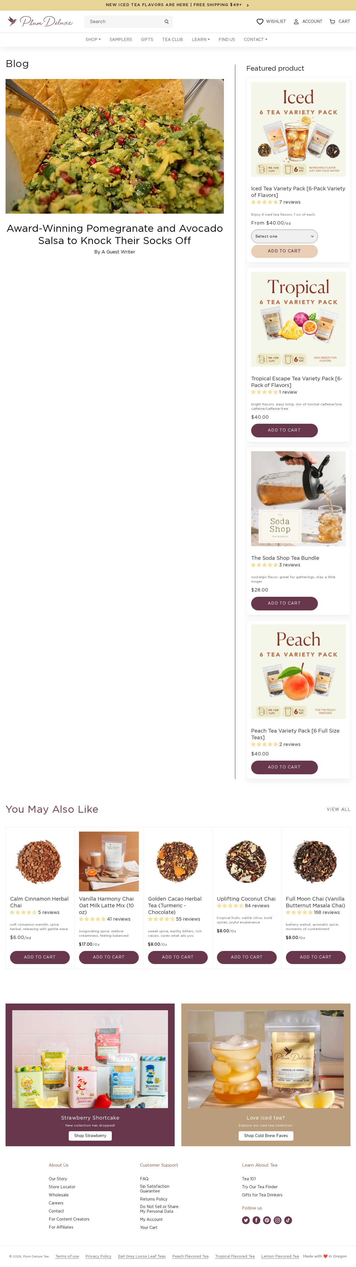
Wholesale (59, 1195)
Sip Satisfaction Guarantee (154, 1189)
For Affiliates (61, 1227)
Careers (56, 1203)
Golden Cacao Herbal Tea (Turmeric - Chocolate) (175, 906)
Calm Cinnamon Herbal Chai (39, 902)
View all (338, 810)
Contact (56, 1211)
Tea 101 (249, 1179)
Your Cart (148, 1228)
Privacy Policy (99, 1256)
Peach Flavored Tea (190, 1256)
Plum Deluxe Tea (36, 1256)
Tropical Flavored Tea (235, 1256)
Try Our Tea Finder (260, 1187)
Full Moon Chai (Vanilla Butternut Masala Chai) (315, 902)
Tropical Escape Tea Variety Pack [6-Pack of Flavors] (296, 382)
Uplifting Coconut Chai (246, 899)
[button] (93, 40)
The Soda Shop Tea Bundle (285, 558)
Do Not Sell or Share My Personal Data (159, 1209)
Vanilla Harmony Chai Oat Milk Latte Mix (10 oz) (106, 906)
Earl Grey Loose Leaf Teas (142, 1256)
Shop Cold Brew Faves (266, 1136)
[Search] (166, 22)
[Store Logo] (40, 21)
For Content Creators (69, 1219)
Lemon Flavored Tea (280, 1256)
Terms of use (67, 1256)
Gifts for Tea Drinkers (262, 1195)
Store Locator (62, 1187)
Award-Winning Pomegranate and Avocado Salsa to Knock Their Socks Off (114, 235)
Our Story (58, 1179)
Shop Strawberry (90, 1136)
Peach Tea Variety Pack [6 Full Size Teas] (295, 734)
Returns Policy (153, 1199)
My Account (151, 1220)
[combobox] (128, 22)
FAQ (144, 1179)
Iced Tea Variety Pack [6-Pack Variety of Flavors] (298, 192)
